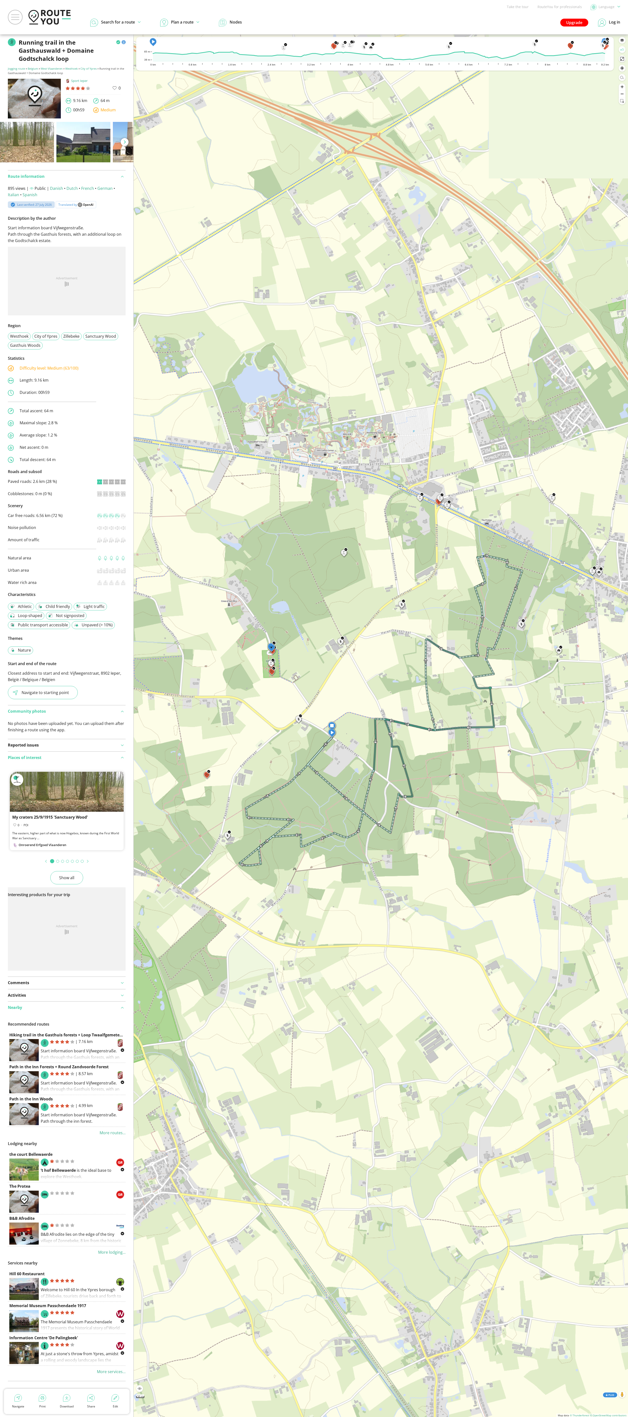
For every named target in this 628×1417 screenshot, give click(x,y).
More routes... (113, 1132)
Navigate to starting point (45, 692)
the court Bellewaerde (30, 1154)
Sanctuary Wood (100, 336)
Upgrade (574, 22)
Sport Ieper (79, 80)
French (87, 188)
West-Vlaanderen (52, 68)
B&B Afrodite (22, 1218)
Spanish (30, 194)
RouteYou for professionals (559, 6)
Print (42, 1406)
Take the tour (518, 6)
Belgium (33, 68)
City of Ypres (88, 68)
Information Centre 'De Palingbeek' (43, 1337)
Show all (66, 877)
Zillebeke (71, 336)
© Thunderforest (579, 1415)
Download (67, 1406)
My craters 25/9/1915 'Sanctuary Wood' (50, 817)
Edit (115, 1406)
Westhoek (71, 68)
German (105, 188)
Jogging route (16, 68)
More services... (111, 1371)
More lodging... (112, 1252)
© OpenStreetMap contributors (608, 1415)
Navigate (18, 1406)
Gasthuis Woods (25, 345)
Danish (56, 188)
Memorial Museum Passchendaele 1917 (47, 1305)
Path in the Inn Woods (31, 1099)
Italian (13, 194)
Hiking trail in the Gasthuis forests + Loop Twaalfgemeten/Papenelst (76, 1035)
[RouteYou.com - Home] (49, 17)
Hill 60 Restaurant (27, 1273)
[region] (381, 725)
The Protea (19, 1186)
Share (91, 1406)
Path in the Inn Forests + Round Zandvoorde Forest (59, 1066)
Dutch (72, 188)
